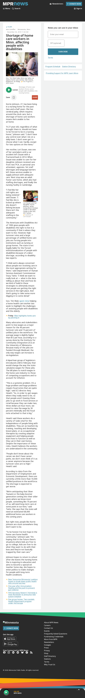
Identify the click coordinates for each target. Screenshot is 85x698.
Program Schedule (52, 66)
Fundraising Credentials (53, 636)
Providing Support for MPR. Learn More (62, 73)
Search (17, 8)
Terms (50, 57)
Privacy (47, 650)
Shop (46, 653)
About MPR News (51, 622)
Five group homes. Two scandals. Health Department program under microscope (21, 601)
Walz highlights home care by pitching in (22, 316)
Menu (7, 8)
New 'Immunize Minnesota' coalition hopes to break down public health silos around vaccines (23, 581)
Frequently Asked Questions (55, 633)
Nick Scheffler (10, 29)
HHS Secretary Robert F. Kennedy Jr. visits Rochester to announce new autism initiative (22, 595)
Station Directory (69, 66)
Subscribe (63, 51)
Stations (47, 659)
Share (35, 97)
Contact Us (48, 628)
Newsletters (49, 642)
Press (46, 647)
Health (10, 27)
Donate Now (74, 4)
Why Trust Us (49, 664)
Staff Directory (50, 656)
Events (47, 631)
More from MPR (50, 639)
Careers (47, 625)
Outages (47, 645)
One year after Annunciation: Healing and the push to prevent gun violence (21, 588)
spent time (24, 301)
